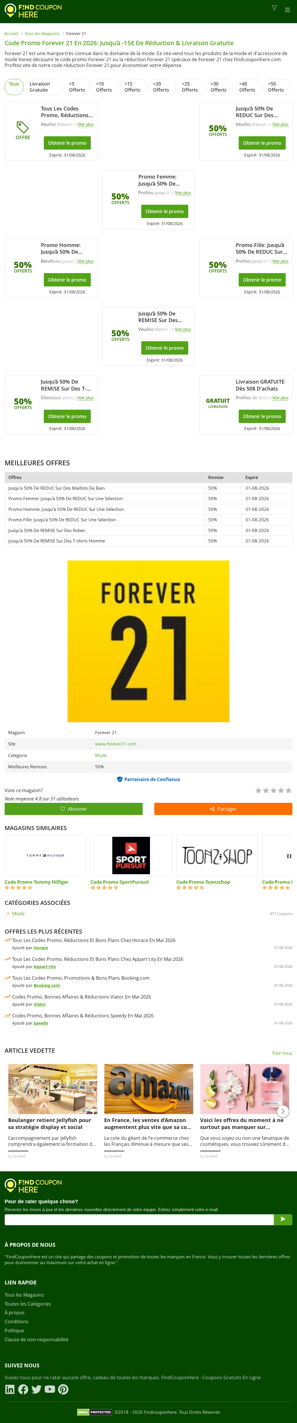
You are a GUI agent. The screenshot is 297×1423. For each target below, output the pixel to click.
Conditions (16, 1322)
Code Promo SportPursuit (119, 882)
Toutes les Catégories (28, 1304)
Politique (14, 1331)
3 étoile (273, 790)
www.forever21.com (115, 744)
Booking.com (47, 985)
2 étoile (265, 790)
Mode (101, 755)
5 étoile (288, 790)
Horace (41, 947)
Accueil (11, 33)
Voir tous (282, 1053)
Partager (227, 809)
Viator (40, 1004)
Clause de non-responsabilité (36, 1340)
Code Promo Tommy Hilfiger (36, 882)
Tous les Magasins (42, 33)
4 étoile (280, 790)
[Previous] (14, 1111)
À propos (15, 1313)
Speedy (41, 1023)
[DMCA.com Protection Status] (94, 1412)
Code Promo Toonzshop (203, 882)
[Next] (283, 1111)
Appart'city (45, 966)
